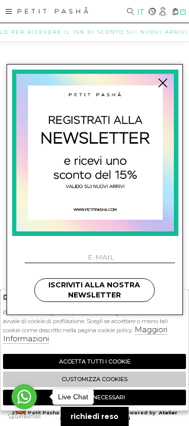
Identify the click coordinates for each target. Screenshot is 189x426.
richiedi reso (94, 416)
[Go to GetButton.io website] (24, 416)
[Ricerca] (130, 12)
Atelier (168, 412)
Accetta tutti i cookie (95, 361)
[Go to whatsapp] (24, 396)
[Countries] (152, 12)
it (140, 12)
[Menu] (9, 11)
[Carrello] (175, 12)
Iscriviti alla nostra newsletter (94, 289)
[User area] (163, 12)
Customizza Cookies (94, 379)
